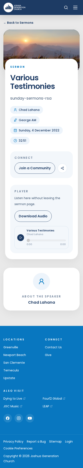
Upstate (9, 378)
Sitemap (55, 441)
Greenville (10, 347)
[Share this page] (62, 168)
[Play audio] (20, 237)
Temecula (11, 370)
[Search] (66, 7)
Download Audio (33, 216)
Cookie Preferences (18, 448)
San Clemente (14, 363)
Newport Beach (14, 355)
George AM (27, 120)
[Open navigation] (75, 7)
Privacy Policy (13, 441)
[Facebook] (7, 418)
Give (48, 355)
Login (69, 441)
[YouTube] (30, 418)
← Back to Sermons (18, 23)
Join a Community (35, 168)
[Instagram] (18, 418)
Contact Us (53, 347)
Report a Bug (36, 441)
